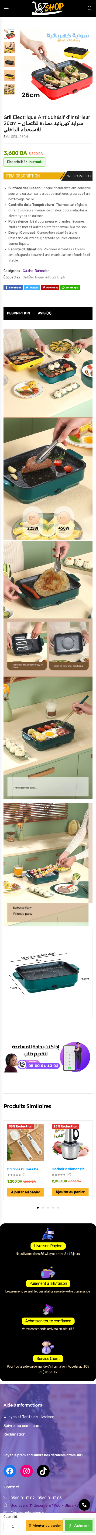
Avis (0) (44, 313)
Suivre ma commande (22, 1425)
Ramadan (42, 271)
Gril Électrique (33, 277)
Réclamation (14, 1434)
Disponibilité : (17, 162)
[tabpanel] (26, 1160)
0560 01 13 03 (50, 1498)
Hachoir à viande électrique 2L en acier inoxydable (70, 1169)
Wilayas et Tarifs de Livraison (29, 1417)
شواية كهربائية (55, 277)
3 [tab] (48, 1208)
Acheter (81, 1525)
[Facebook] (9, 1471)
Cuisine (28, 271)
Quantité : (10, 1517)
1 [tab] (38, 1208)
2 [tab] (43, 1208)
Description (18, 313)
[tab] (18, 313)
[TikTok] (43, 1471)
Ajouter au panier (47, 1525)
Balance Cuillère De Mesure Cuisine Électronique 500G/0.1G (25, 1169)
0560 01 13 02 (22, 1498)
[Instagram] (26, 1471)
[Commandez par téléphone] (84, 1505)
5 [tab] (58, 1208)
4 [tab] (53, 1208)
